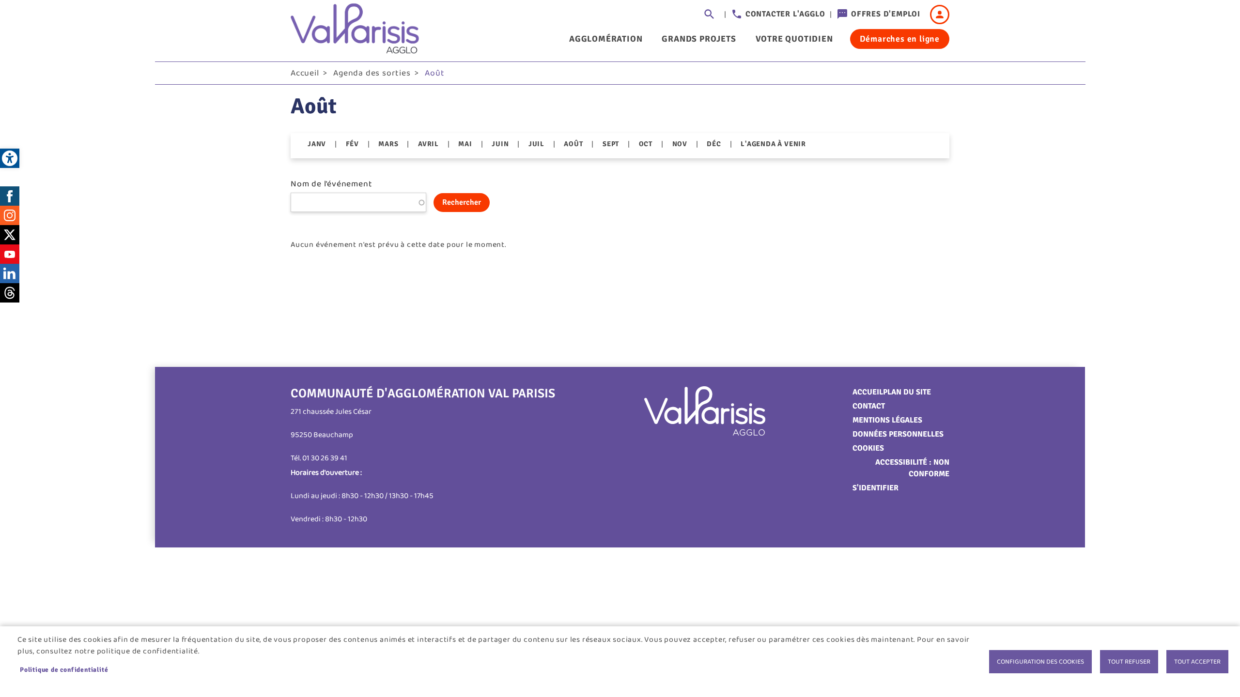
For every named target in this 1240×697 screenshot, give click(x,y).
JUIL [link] (536, 143)
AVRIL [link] (428, 143)
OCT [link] (645, 143)
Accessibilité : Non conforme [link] (912, 468)
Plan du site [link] (907, 392)
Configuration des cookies (1040, 661)
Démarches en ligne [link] (900, 38)
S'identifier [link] (875, 488)
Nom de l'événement (331, 184)
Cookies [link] (868, 448)
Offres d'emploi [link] (885, 14)
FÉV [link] (352, 143)
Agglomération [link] (605, 38)
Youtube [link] (9, 254)
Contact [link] (868, 406)
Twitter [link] (9, 234)
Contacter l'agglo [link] (785, 14)
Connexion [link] (939, 14)
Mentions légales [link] (887, 420)
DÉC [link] (714, 143)
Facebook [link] (9, 196)
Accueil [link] (305, 73)
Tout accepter (1197, 661)
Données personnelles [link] (898, 434)
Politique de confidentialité (64, 670)
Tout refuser (1129, 661)
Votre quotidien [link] (794, 38)
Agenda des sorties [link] (371, 73)
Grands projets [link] (699, 38)
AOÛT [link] (573, 143)
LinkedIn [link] (9, 273)
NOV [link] (679, 143)
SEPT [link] (611, 143)
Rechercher (461, 202)
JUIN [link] (500, 143)
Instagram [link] (9, 215)
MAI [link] (465, 143)
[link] (9, 158)
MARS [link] (388, 143)
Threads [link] (9, 293)
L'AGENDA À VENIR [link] (773, 143)
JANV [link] (317, 143)
